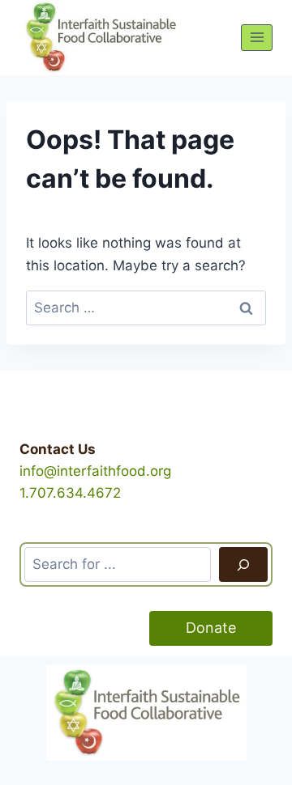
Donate (211, 627)
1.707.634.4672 (70, 493)
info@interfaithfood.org (95, 471)
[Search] (243, 564)
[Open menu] (257, 37)
